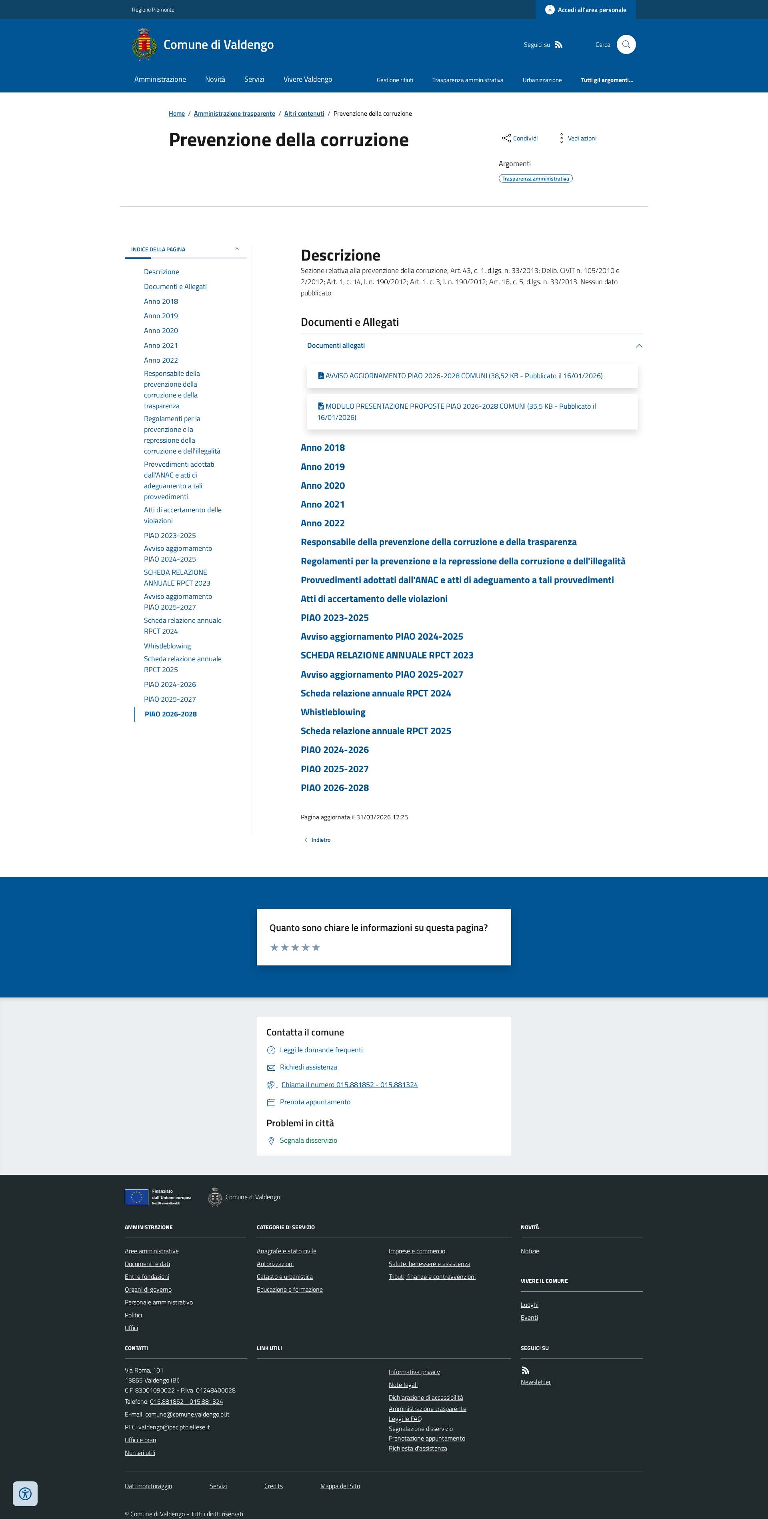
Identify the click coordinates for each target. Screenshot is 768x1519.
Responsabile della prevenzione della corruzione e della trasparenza (439, 542)
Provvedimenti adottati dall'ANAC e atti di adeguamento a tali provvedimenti (457, 580)
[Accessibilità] (25, 1493)
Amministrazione (160, 79)
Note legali (403, 1384)
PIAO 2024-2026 (335, 749)
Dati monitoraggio (148, 1486)
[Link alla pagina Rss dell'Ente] (525, 1370)
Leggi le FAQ (405, 1418)
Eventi (529, 1317)
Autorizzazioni (275, 1263)
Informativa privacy (414, 1372)
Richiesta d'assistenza (418, 1448)
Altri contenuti (304, 113)
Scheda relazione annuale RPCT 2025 (376, 730)
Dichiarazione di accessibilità (426, 1397)
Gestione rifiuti (395, 79)
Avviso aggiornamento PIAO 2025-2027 (382, 674)
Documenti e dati (147, 1263)
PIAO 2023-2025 (335, 617)
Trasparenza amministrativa (468, 79)
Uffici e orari (140, 1440)
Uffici (131, 1327)
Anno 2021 (323, 504)
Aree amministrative (152, 1251)
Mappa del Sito (340, 1486)
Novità (215, 79)
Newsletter (536, 1382)
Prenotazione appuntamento (427, 1438)
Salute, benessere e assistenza (429, 1263)
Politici (133, 1315)
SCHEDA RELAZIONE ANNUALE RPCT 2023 (387, 655)
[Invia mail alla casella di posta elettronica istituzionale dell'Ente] (187, 1414)
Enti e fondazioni (147, 1276)
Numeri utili (140, 1452)
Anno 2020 (323, 485)
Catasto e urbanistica (285, 1276)
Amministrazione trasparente (234, 113)
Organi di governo (148, 1289)
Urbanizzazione (542, 79)
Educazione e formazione (290, 1289)
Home (177, 113)
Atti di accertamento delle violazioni (374, 598)
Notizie (530, 1251)
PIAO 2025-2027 (335, 769)
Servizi (254, 79)
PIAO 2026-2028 (335, 787)
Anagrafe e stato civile (286, 1251)
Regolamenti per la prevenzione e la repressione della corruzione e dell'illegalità (463, 561)
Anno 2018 (323, 447)
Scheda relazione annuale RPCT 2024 (376, 693)
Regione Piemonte (153, 9)
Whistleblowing (333, 712)
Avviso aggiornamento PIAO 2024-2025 (382, 636)
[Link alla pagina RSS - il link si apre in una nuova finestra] (559, 45)
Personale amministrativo (159, 1302)
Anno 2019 (323, 466)
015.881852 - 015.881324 (186, 1401)
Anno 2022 (323, 523)
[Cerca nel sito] (623, 44)
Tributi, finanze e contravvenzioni (432, 1276)
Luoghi (529, 1304)
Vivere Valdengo (308, 79)
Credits (273, 1486)
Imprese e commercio (417, 1251)
